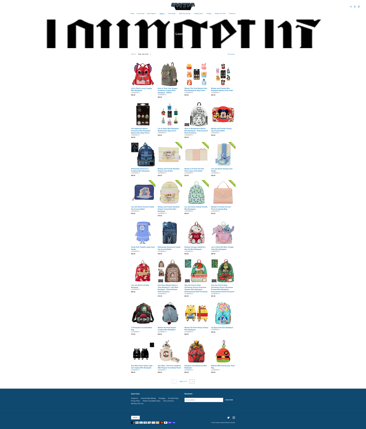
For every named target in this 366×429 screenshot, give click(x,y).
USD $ (135, 417)
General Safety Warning (148, 398)
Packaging (162, 398)
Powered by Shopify (230, 422)
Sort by (133, 54)
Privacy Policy (135, 401)
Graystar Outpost (220, 422)
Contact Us (134, 398)
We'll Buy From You (137, 403)
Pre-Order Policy (173, 398)
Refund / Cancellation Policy (151, 401)
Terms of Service (168, 401)
